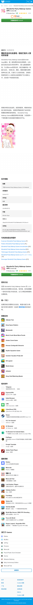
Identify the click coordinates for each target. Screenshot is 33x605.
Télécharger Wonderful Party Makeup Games (14, 252)
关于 (2, 580)
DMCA (19, 592)
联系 (2, 583)
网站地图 (3, 589)
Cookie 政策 (20, 583)
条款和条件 (20, 580)
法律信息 (19, 589)
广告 (2, 586)
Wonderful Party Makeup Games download (13, 249)
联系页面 (22, 307)
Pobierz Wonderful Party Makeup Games (12, 243)
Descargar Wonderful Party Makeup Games (13, 259)
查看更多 (16, 570)
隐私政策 (19, 586)
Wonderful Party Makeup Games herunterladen (14, 246)
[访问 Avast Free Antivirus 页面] (16, 16)
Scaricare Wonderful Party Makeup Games (13, 241)
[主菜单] (31, 1)
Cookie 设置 (20, 595)
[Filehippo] (5, 1)
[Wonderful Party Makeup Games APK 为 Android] (3, 11)
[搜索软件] (28, 1)
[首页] (2, 6)
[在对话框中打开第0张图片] (8, 135)
